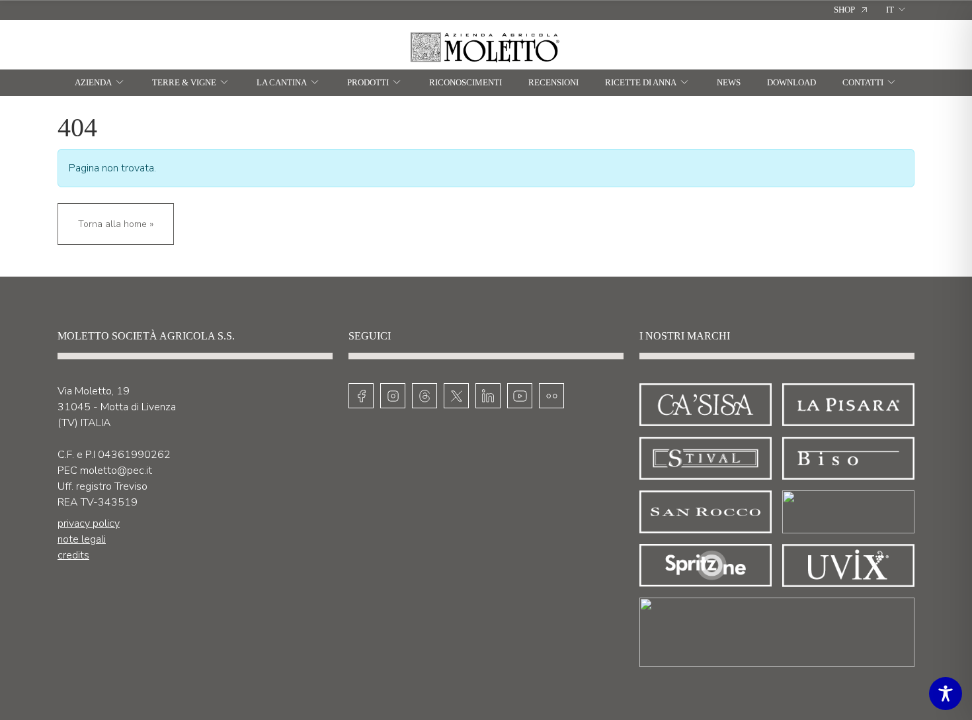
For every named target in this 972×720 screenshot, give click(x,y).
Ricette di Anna (640, 82)
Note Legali (82, 539)
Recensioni (553, 82)
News (729, 82)
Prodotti (368, 82)
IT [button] (890, 10)
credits (73, 555)
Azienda (93, 82)
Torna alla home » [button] (115, 224)
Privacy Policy (89, 523)
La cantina (282, 82)
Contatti (862, 82)
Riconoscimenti (465, 82)
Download (791, 82)
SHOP (844, 10)
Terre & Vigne (184, 82)
